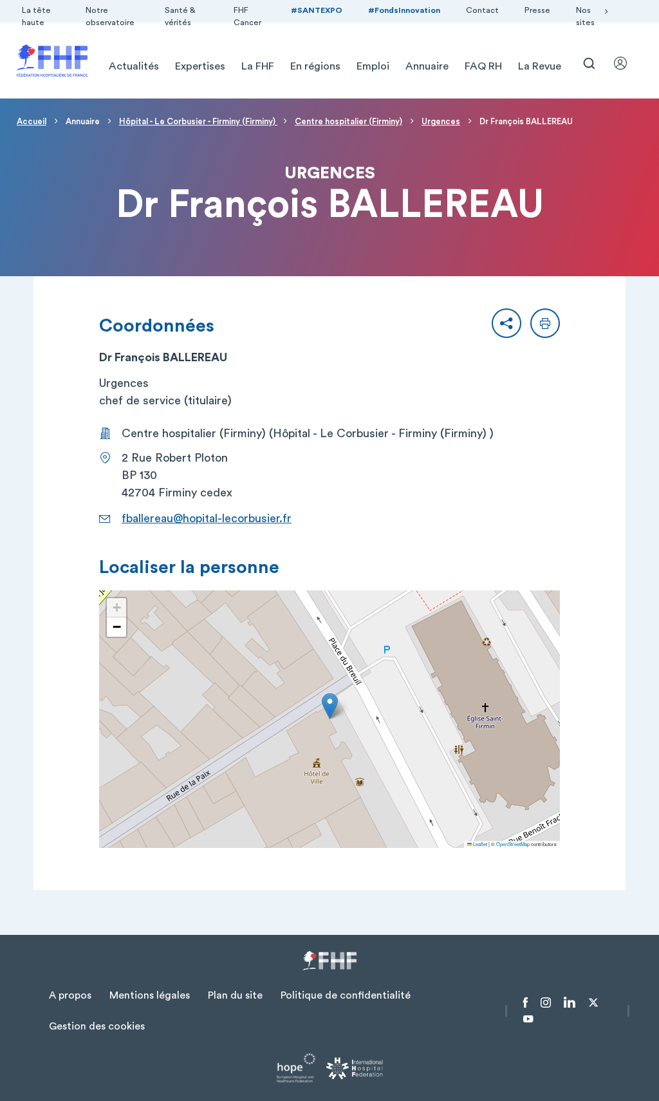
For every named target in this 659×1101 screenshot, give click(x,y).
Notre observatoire (110, 16)
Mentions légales (149, 995)
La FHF (257, 66)
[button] (506, 323)
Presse (537, 10)
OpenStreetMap (513, 843)
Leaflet (479, 843)
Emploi (373, 66)
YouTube (528, 1019)
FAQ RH (483, 66)
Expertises (200, 66)
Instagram (545, 1002)
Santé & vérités (180, 16)
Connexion (626, 63)
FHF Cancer (247, 16)
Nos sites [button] (585, 16)
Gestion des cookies (97, 1026)
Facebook (525, 1002)
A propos (70, 995)
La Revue (539, 66)
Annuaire (427, 66)
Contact (482, 10)
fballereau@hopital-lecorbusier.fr (207, 518)
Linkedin (570, 1002)
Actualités (134, 66)
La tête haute (36, 16)
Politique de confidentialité (346, 995)
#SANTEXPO (316, 10)
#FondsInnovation (404, 10)
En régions (315, 66)
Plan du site (235, 995)
